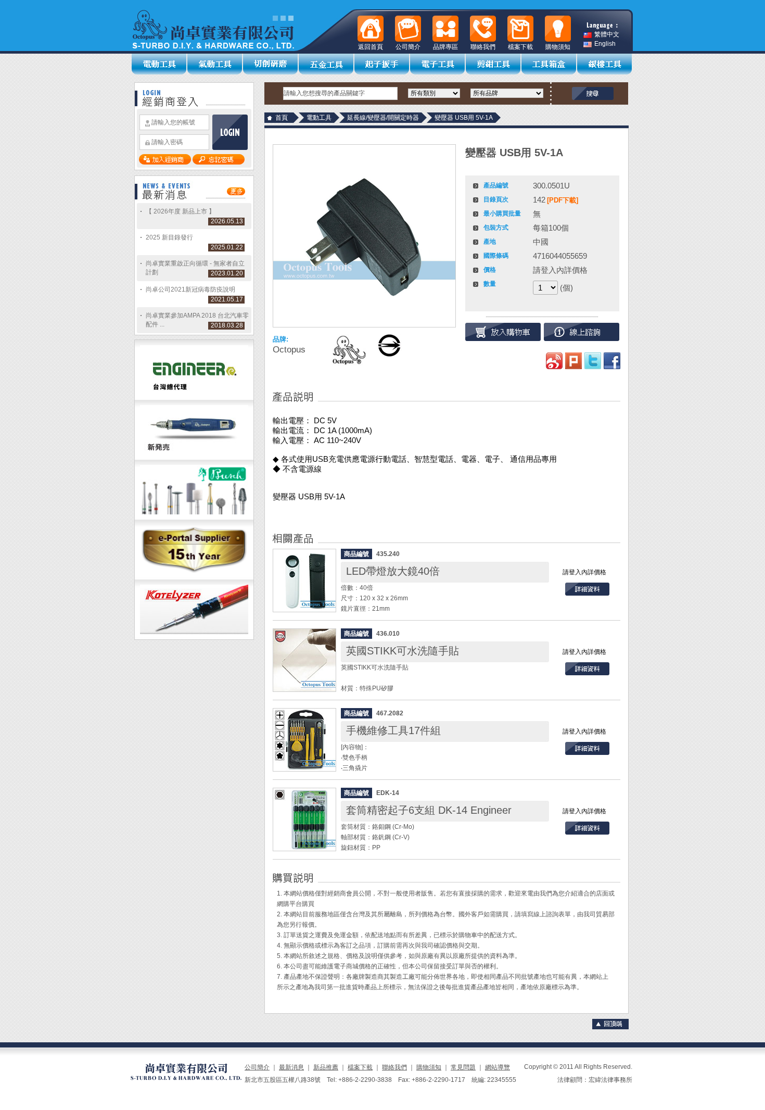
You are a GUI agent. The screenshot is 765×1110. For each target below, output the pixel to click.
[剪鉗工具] (493, 64)
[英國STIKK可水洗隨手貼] (304, 660)
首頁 (281, 117)
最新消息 (291, 1067)
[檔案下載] (520, 29)
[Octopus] (348, 349)
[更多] (236, 193)
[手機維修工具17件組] (304, 740)
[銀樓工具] (605, 64)
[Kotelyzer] (194, 637)
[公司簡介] (408, 29)
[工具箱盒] (549, 64)
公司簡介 (257, 1067)
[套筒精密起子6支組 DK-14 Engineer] (304, 819)
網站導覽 (497, 1067)
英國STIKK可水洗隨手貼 (402, 651)
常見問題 (463, 1067)
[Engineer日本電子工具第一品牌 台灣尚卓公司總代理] (194, 397)
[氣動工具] (215, 64)
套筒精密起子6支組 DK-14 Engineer (429, 810)
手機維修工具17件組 (393, 730)
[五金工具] (326, 64)
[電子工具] (438, 64)
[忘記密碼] (219, 162)
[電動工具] (159, 64)
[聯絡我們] (483, 29)
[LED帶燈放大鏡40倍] (304, 580)
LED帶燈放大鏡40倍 (393, 571)
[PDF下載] (562, 200)
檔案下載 (360, 1067)
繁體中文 (606, 34)
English (605, 44)
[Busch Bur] (194, 517)
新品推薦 (325, 1067)
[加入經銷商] (165, 162)
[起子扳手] (382, 64)
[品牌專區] (445, 29)
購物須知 (428, 1067)
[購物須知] (558, 29)
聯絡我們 (394, 1067)
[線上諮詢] (581, 332)
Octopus (289, 350)
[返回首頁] (371, 29)
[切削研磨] (271, 64)
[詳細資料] (587, 593)
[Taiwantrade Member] (194, 577)
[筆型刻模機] (194, 457)
